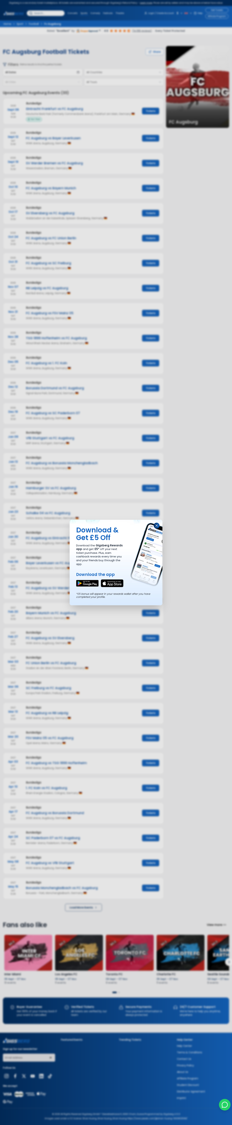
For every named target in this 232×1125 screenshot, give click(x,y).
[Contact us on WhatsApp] (225, 1105)
